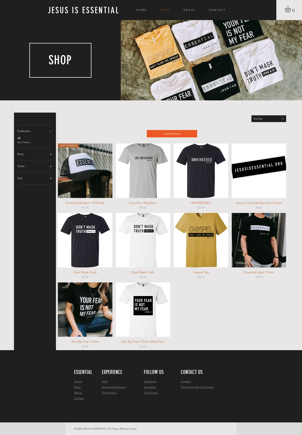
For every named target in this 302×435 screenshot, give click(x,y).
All (18, 138)
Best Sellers (23, 142)
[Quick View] (143, 170)
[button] (291, 9)
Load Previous (172, 133)
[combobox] (268, 118)
